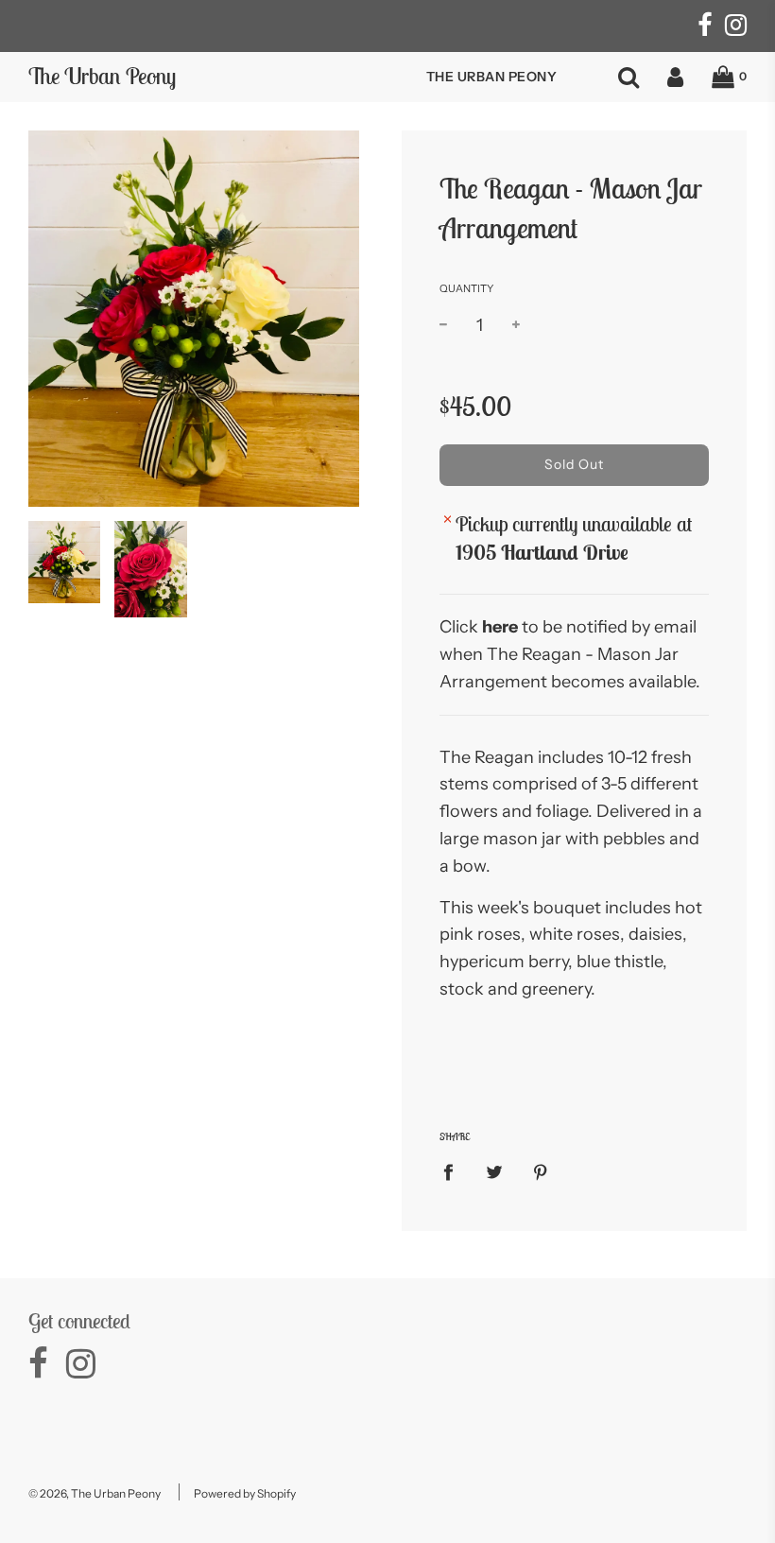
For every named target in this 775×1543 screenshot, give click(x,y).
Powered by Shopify (245, 1493)
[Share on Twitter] (495, 1171)
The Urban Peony (102, 75)
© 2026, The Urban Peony (94, 1493)
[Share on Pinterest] (541, 1171)
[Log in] (675, 76)
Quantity (466, 288)
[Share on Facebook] (454, 1171)
